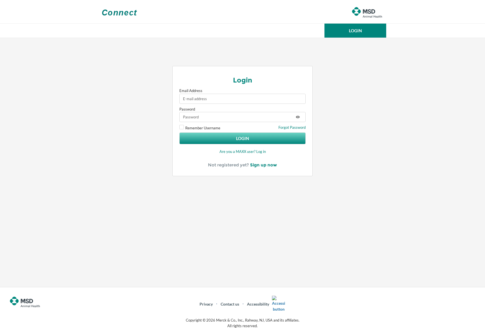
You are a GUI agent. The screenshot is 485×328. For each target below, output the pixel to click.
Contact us (230, 304)
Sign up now (263, 165)
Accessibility (258, 304)
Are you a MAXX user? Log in (242, 151)
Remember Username (202, 128)
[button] (355, 31)
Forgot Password (292, 127)
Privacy (206, 304)
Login (242, 138)
